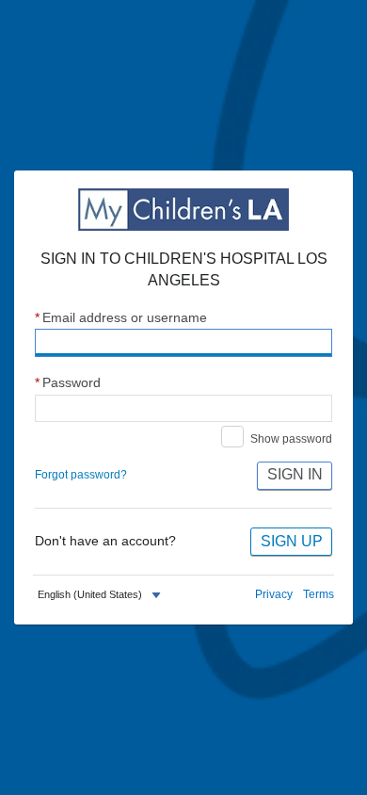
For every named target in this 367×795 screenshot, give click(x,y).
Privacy (274, 594)
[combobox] (101, 596)
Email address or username (121, 318)
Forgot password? (81, 474)
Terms (318, 594)
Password (68, 383)
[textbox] (90, 595)
